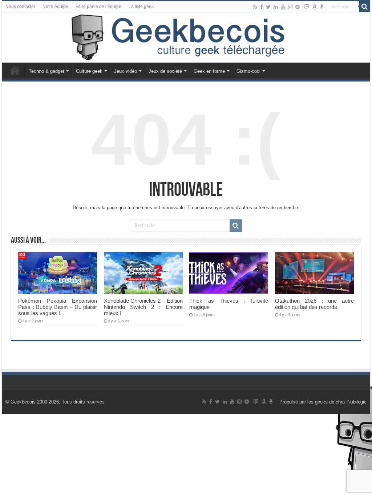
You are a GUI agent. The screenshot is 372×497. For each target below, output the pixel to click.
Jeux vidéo (125, 71)
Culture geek (89, 71)
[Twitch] (306, 7)
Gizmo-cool (248, 71)
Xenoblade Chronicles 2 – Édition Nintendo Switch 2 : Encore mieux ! (143, 307)
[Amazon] (314, 7)
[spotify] (297, 7)
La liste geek (141, 6)
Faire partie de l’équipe (98, 6)
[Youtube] (283, 7)
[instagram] (290, 7)
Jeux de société (165, 71)
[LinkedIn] (276, 7)
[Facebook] (261, 7)
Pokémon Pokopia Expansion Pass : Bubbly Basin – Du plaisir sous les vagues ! (57, 307)
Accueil (14, 70)
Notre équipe (55, 6)
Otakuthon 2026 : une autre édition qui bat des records (314, 304)
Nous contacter (20, 6)
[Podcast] (321, 7)
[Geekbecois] (186, 37)
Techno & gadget (46, 71)
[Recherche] (364, 6)
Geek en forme (209, 71)
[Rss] (255, 7)
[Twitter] (268, 7)
